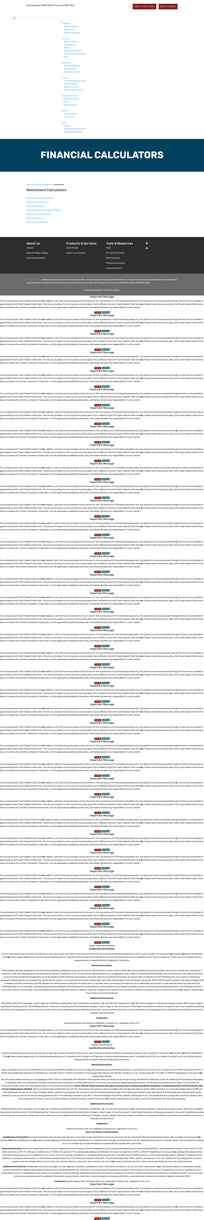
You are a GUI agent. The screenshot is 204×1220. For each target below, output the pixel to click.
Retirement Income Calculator (39, 198)
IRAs (66, 57)
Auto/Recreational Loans (75, 81)
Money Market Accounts (74, 54)
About (64, 123)
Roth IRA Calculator (35, 218)
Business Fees (70, 105)
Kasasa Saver (70, 44)
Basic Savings (70, 41)
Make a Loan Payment (73, 90)
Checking (66, 23)
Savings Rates (70, 114)
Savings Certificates (73, 51)
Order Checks (72, 248)
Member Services (69, 96)
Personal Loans (70, 84)
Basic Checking (71, 26)
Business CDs (70, 69)
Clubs (66, 48)
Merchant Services (72, 72)
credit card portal (144, 7)
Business (66, 63)
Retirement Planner (35, 206)
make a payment (168, 7)
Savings (65, 38)
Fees (66, 102)
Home (29, 184)
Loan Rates (69, 117)
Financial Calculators (42, 184)
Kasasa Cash (69, 29)
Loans (64, 78)
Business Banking (72, 66)
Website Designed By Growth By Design (102, 290)
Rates (64, 111)
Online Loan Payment (75, 253)
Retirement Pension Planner (38, 214)
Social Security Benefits (37, 222)
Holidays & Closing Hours (75, 129)
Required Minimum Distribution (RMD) (43, 210)
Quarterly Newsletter (73, 132)
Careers (67, 126)
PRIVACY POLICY (34, 279)
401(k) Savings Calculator (37, 202)
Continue (106, 312)
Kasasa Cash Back (72, 33)
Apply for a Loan (71, 87)
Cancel (97, 312)
